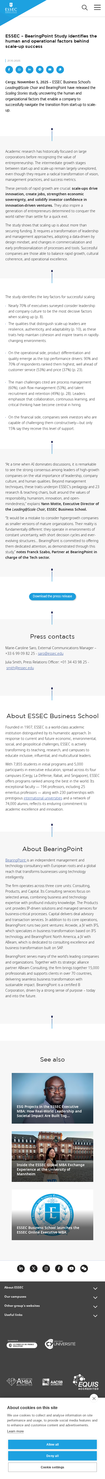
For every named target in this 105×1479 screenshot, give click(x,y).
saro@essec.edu (50, 654)
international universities (43, 798)
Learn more (15, 1431)
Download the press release (52, 596)
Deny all (52, 1456)
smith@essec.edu (20, 668)
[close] (94, 1398)
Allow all (52, 1444)
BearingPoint (16, 860)
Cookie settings (52, 1467)
